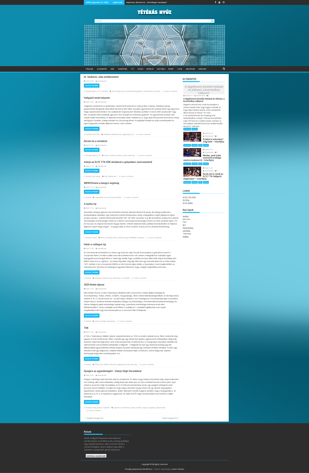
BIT (184, 225)
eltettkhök (114, 134)
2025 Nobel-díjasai (94, 284)
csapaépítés (99, 197)
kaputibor (98, 278)
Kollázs (186, 236)
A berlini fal (90, 204)
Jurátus (186, 216)
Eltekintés (102, 69)
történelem (140, 238)
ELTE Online (188, 203)
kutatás (105, 278)
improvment (112, 197)
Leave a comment (171, 91)
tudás (125, 155)
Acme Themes (178, 469)
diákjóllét (107, 134)
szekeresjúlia (148, 91)
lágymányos (122, 364)
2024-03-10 (208, 149)
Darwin (106, 155)
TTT (132, 69)
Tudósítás (122, 69)
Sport (171, 69)
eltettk (106, 364)
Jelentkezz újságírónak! (96, 456)
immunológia (116, 91)
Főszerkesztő (101, 81)
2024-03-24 (208, 133)
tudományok (110, 321)
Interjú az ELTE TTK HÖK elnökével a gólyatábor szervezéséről (118, 162)
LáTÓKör (186, 230)
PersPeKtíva (188, 228)
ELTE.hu (186, 200)
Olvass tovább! (91, 85)
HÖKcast (203, 69)
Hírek (93, 134)
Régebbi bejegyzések (95, 418)
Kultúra (161, 69)
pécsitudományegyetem (134, 91)
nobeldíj (102, 321)
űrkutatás (126, 278)
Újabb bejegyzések (169, 418)
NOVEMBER (132, 238)
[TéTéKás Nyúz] (154, 64)
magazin (145, 408)
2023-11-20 (208, 168)
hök (120, 134)
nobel (97, 321)
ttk (133, 134)
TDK (86, 327)
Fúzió (140, 69)
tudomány (156, 91)
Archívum (190, 69)
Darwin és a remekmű (96, 141)
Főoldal (89, 69)
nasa (110, 278)
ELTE (101, 364)
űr (121, 278)
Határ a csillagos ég (95, 244)
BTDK (97, 364)
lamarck (119, 155)
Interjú (150, 69)
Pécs (123, 91)
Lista (179, 69)
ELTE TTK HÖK (189, 197)
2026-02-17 (189, 96)
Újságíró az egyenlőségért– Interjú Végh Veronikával (113, 371)
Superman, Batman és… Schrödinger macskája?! (146, 2)
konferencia (113, 364)
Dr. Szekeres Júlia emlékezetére (101, 76)
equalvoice (117, 408)
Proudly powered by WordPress (138, 469)
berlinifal (109, 238)
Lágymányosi (126, 134)
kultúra (115, 238)
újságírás (152, 408)
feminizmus (126, 408)
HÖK (112, 69)
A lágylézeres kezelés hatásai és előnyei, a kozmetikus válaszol (204, 90)
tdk (128, 364)
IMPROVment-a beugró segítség (101, 183)
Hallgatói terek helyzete (97, 97)
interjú (133, 408)
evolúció (113, 155)
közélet (138, 408)
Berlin (103, 238)
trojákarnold (112, 176)
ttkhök (119, 197)
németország (122, 238)
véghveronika (160, 408)
